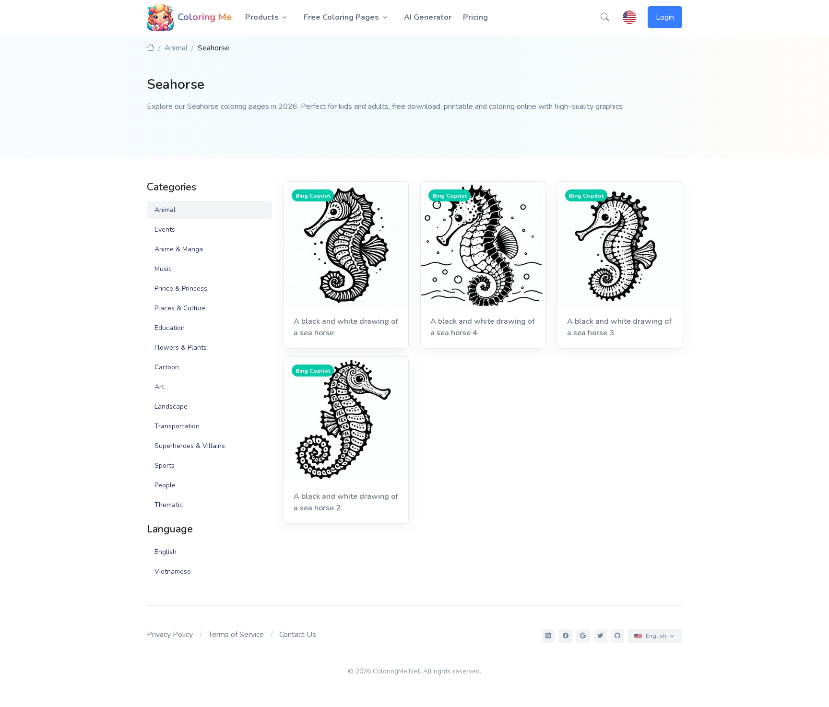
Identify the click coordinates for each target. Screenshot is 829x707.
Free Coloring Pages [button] (341, 17)
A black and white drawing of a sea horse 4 (482, 327)
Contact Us (297, 634)
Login (665, 17)
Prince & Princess (180, 288)
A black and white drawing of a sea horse (346, 327)
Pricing (475, 17)
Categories (171, 187)
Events (164, 229)
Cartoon (166, 367)
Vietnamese (172, 571)
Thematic (168, 504)
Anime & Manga (178, 249)
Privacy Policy (170, 634)
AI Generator (427, 17)
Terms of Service (236, 634)
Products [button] (262, 17)
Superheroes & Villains (189, 445)
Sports (164, 465)
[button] (605, 17)
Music (163, 268)
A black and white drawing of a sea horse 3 (619, 327)
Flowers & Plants (180, 347)
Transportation (177, 426)
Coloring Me (205, 17)
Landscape (171, 406)
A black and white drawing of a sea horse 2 (346, 502)
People (165, 485)
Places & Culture (180, 308)
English (165, 551)
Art (159, 386)
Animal (176, 48)
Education (169, 327)
